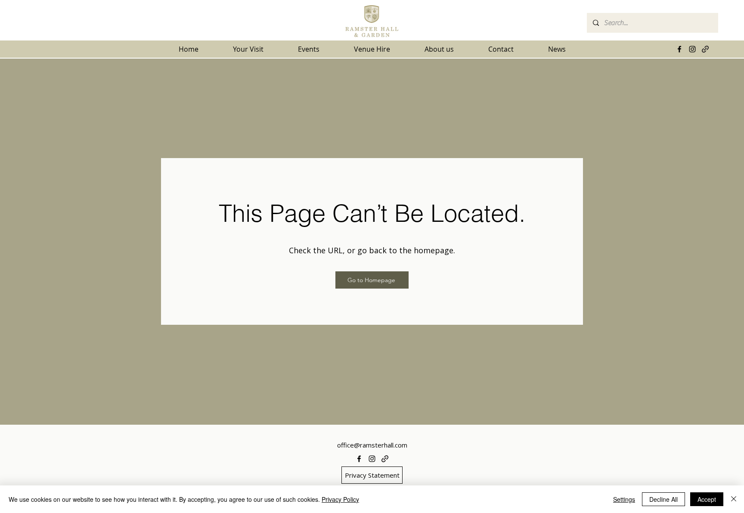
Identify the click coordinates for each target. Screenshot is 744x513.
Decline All (663, 499)
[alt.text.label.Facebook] (679, 49)
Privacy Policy (340, 499)
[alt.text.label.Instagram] (692, 49)
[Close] (733, 499)
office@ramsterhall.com (372, 445)
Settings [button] (624, 499)
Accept (707, 499)
